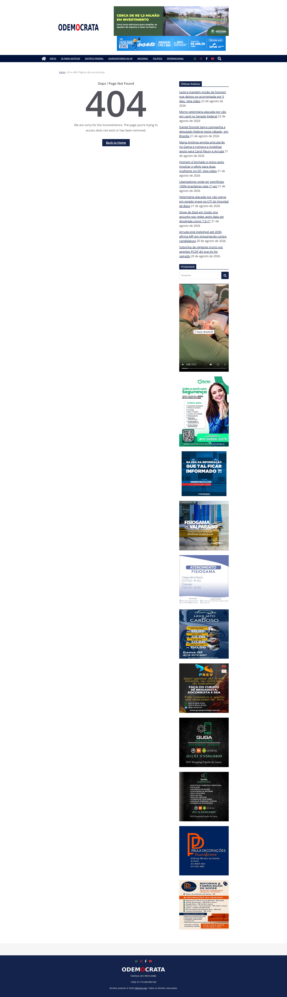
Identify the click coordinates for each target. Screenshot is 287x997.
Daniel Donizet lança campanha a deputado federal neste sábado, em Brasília (203, 131)
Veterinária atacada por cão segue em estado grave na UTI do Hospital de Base (204, 201)
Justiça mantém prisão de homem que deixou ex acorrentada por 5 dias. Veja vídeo (202, 96)
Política (157, 58)
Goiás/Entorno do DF (120, 58)
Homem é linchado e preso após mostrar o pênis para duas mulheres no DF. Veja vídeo (201, 166)
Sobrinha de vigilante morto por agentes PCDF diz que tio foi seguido (201, 251)
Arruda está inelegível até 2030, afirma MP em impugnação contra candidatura (202, 236)
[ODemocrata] (43, 58)
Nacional (142, 58)
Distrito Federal (94, 58)
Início (53, 58)
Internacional (175, 58)
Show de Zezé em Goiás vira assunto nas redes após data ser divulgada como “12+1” (201, 216)
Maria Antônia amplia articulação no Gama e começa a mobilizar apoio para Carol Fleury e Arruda (202, 146)
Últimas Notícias (70, 58)
